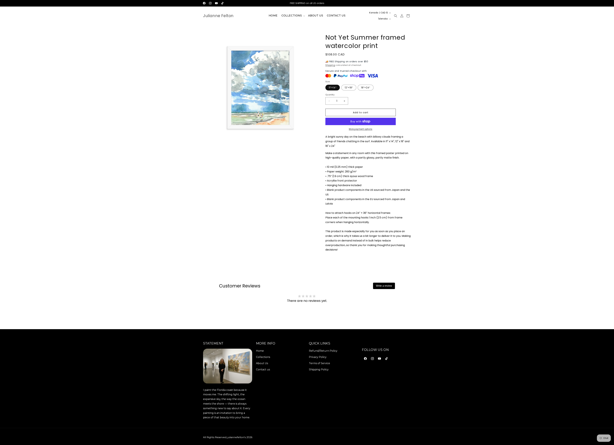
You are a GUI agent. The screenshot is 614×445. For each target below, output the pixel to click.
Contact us (263, 369)
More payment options (360, 129)
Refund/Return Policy (323, 350)
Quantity (330, 94)
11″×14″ (332, 87)
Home (260, 350)
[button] (292, 15)
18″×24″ (365, 87)
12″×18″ (349, 87)
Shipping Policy (319, 369)
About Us (262, 363)
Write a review (384, 285)
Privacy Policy (318, 356)
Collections (263, 356)
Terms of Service (319, 363)
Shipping (330, 65)
